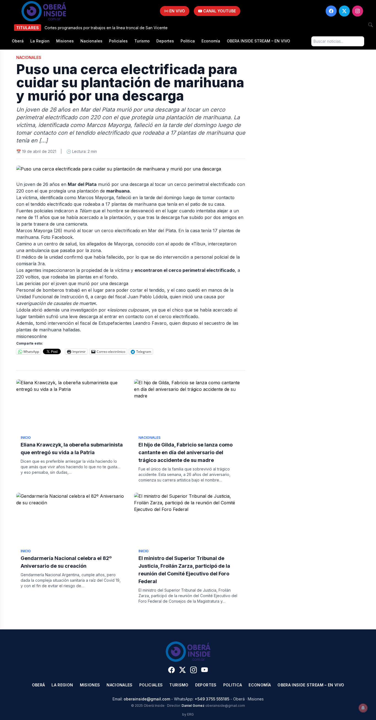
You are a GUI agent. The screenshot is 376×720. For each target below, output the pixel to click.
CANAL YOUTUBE (219, 11)
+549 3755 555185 (212, 699)
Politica (188, 41)
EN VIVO (176, 11)
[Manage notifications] (363, 707)
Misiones (65, 41)
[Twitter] (344, 11)
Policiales (118, 41)
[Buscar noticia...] (370, 25)
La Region (40, 41)
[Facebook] (331, 11)
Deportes (165, 41)
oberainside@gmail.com (147, 699)
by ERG (188, 714)
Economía (210, 41)
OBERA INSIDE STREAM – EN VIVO (258, 41)
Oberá (18, 41)
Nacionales (91, 41)
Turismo (142, 41)
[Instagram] (357, 11)
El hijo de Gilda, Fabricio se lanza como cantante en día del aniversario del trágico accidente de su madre (185, 452)
